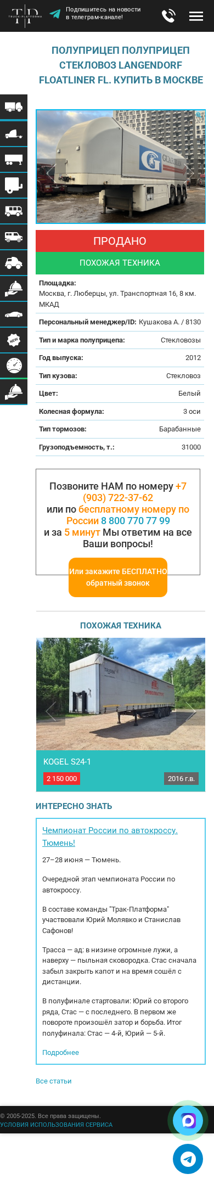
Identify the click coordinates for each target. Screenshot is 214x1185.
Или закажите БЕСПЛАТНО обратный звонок (118, 577)
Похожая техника (120, 263)
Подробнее (60, 1052)
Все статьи (54, 1081)
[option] (121, 166)
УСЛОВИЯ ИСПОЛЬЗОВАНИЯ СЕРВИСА (56, 1124)
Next (190, 711)
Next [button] (189, 173)
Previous (50, 711)
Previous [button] (51, 173)
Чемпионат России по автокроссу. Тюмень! (110, 836)
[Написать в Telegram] (188, 1159)
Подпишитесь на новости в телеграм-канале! (103, 14)
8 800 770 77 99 (135, 520)
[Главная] (27, 17)
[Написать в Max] (188, 1120)
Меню (196, 16)
